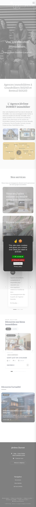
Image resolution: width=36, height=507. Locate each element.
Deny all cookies (18, 260)
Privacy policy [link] (18, 266)
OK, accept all (18, 256)
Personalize (18, 263)
